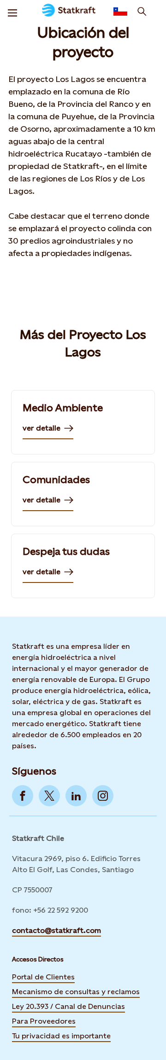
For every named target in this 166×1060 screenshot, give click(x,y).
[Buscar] (142, 11)
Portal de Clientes (43, 977)
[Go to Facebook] (22, 795)
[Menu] (12, 11)
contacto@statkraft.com (56, 930)
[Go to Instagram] (102, 795)
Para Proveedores (44, 1021)
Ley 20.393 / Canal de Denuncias (68, 1006)
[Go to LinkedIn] (76, 795)
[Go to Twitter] (49, 795)
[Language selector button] (120, 11)
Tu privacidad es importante (61, 1035)
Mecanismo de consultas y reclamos (76, 991)
